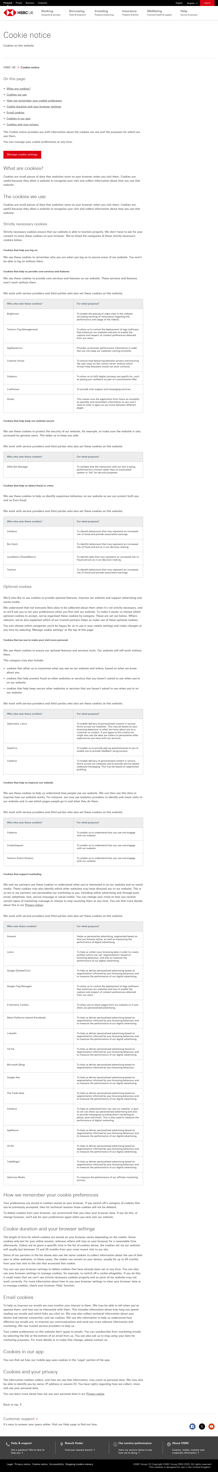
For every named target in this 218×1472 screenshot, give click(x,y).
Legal (10, 1464)
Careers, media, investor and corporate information (188, 1451)
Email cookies (15, 112)
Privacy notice (34, 905)
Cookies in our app (18, 118)
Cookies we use (17, 94)
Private (19, 3)
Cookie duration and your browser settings (34, 106)
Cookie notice (40, 1464)
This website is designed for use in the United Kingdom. (180, 1467)
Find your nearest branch (79, 1449)
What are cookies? (18, 88)
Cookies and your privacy (23, 124)
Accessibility (56, 1464)
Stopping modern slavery (79, 1464)
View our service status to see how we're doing (135, 1451)
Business (30, 3)
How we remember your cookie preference (34, 100)
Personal (7, 3)
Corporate (42, 3)
